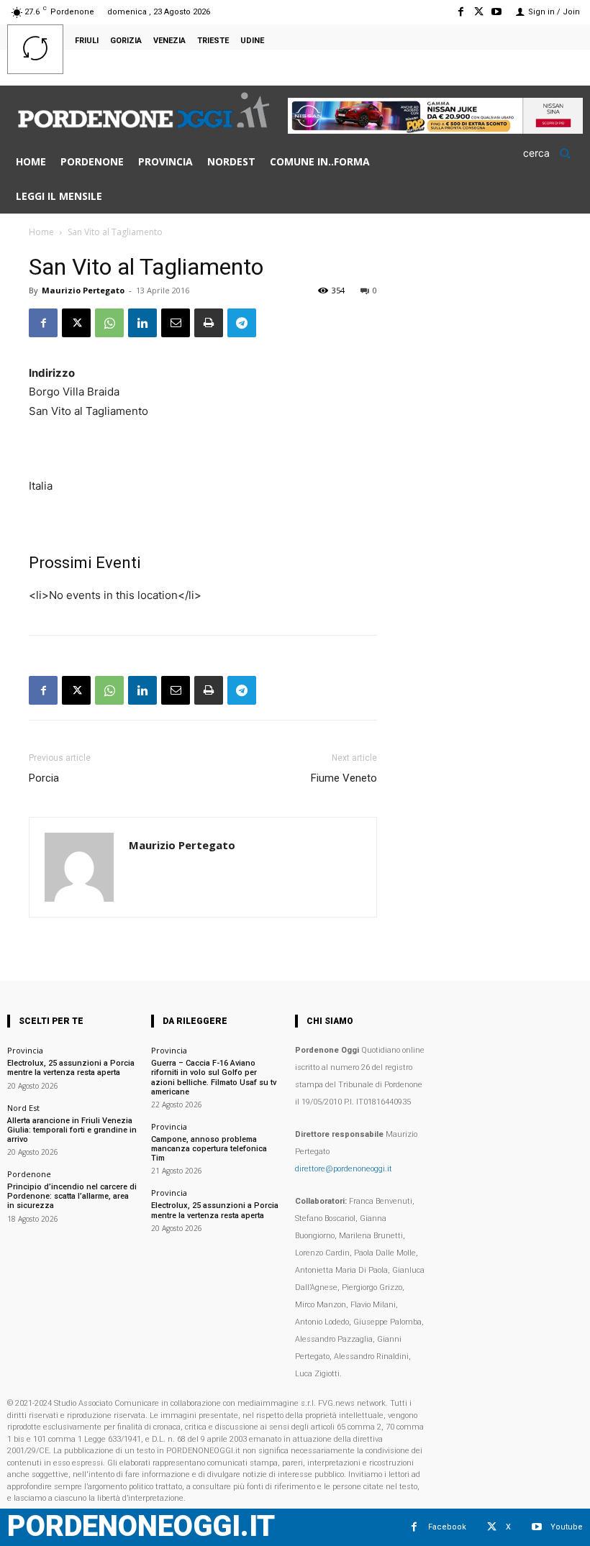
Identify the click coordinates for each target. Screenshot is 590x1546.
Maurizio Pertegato (83, 290)
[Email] (175, 322)
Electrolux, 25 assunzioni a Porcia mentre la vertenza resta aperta (71, 1067)
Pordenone (29, 1174)
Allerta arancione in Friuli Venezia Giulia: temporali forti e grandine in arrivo (72, 1130)
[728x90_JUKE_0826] (435, 130)
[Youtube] (497, 12)
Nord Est (23, 1108)
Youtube (566, 1527)
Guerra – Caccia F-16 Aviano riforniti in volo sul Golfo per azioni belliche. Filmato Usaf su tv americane (213, 1077)
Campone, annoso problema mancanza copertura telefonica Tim (209, 1149)
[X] (479, 12)
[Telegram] (241, 322)
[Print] (208, 322)
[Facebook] (460, 12)
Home (41, 232)
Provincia (25, 1050)
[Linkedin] (142, 322)
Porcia (44, 778)
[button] (551, 153)
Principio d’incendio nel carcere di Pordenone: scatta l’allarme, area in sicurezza (72, 1196)
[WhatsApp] (109, 322)
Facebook (447, 1527)
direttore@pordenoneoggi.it (343, 1169)
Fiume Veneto (344, 778)
